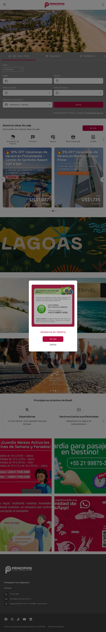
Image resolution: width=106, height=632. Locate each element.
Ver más (53, 339)
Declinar (53, 344)
